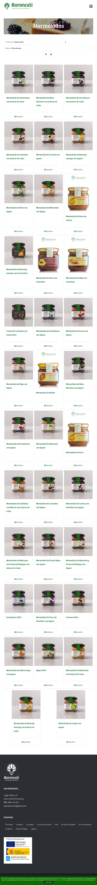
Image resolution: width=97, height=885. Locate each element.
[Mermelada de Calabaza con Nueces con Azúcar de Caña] (18, 484)
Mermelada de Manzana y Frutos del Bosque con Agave (77, 564)
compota (19, 824)
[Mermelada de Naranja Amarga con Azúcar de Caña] (26, 704)
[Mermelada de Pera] (78, 429)
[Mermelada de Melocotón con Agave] (48, 189)
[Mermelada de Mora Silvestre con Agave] (78, 365)
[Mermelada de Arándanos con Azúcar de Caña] (18, 79)
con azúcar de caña (44, 824)
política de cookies (59, 880)
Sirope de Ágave (22, 829)
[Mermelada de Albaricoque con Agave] (18, 651)
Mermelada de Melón (45, 392)
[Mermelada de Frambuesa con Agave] (18, 425)
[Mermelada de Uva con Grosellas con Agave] (48, 598)
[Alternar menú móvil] (91, 6)
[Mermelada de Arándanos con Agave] (48, 312)
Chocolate (9, 824)
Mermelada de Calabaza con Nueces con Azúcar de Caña (18, 507)
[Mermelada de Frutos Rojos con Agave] (48, 541)
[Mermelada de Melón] (48, 369)
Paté (56, 824)
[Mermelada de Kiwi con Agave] (18, 189)
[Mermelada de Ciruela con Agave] (48, 136)
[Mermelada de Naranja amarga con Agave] (78, 136)
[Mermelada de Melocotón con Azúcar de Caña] (78, 651)
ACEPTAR (48, 882)
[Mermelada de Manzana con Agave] (48, 425)
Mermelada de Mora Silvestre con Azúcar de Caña (46, 101)
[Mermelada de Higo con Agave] (18, 365)
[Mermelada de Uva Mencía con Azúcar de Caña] (78, 79)
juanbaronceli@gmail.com (15, 806)
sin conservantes (85, 824)
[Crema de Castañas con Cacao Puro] (18, 312)
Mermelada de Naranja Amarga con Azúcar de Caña (24, 727)
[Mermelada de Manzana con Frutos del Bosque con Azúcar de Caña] (18, 541)
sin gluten (9, 829)
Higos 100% (41, 670)
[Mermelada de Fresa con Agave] (78, 312)
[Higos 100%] (48, 651)
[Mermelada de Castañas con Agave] (48, 484)
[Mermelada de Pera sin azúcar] (78, 193)
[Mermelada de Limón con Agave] (71, 704)
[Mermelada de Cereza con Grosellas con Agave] (78, 484)
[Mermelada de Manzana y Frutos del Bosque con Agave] (78, 541)
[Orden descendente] (65, 42)
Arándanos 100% (14, 617)
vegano (34, 829)
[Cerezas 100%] (78, 598)
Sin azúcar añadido (68, 824)
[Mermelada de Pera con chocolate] (48, 255)
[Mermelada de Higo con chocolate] (78, 255)
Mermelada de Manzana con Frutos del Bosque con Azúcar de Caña (17, 564)
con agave (30, 824)
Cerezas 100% (72, 617)
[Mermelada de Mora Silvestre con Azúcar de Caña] (48, 79)
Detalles (19, 116)
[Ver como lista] (50, 54)
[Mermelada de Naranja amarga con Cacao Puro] (18, 250)
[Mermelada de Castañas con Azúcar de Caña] (18, 136)
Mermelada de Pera (74, 452)
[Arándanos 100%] (18, 598)
